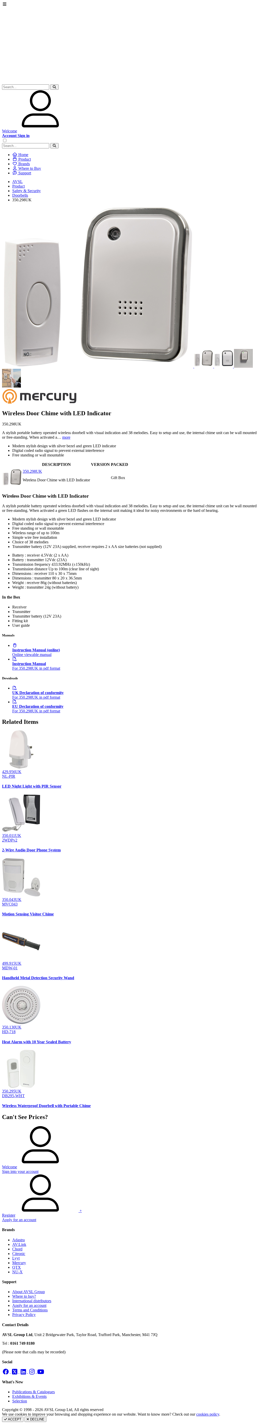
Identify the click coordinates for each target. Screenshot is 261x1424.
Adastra (18, 1240)
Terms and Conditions (30, 1310)
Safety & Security (26, 191)
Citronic (18, 1253)
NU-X (17, 1272)
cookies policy (207, 1414)
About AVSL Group (28, 1292)
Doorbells (20, 195)
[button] (54, 87)
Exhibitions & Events (29, 1396)
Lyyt (16, 1258)
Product (18, 186)
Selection (19, 1401)
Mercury (19, 1263)
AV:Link (19, 1244)
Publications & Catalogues (33, 1392)
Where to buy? (24, 1296)
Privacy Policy (24, 1314)
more (66, 437)
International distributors (31, 1301)
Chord (17, 1249)
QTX (16, 1267)
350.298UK (32, 471)
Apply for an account (29, 1305)
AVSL (17, 181)
